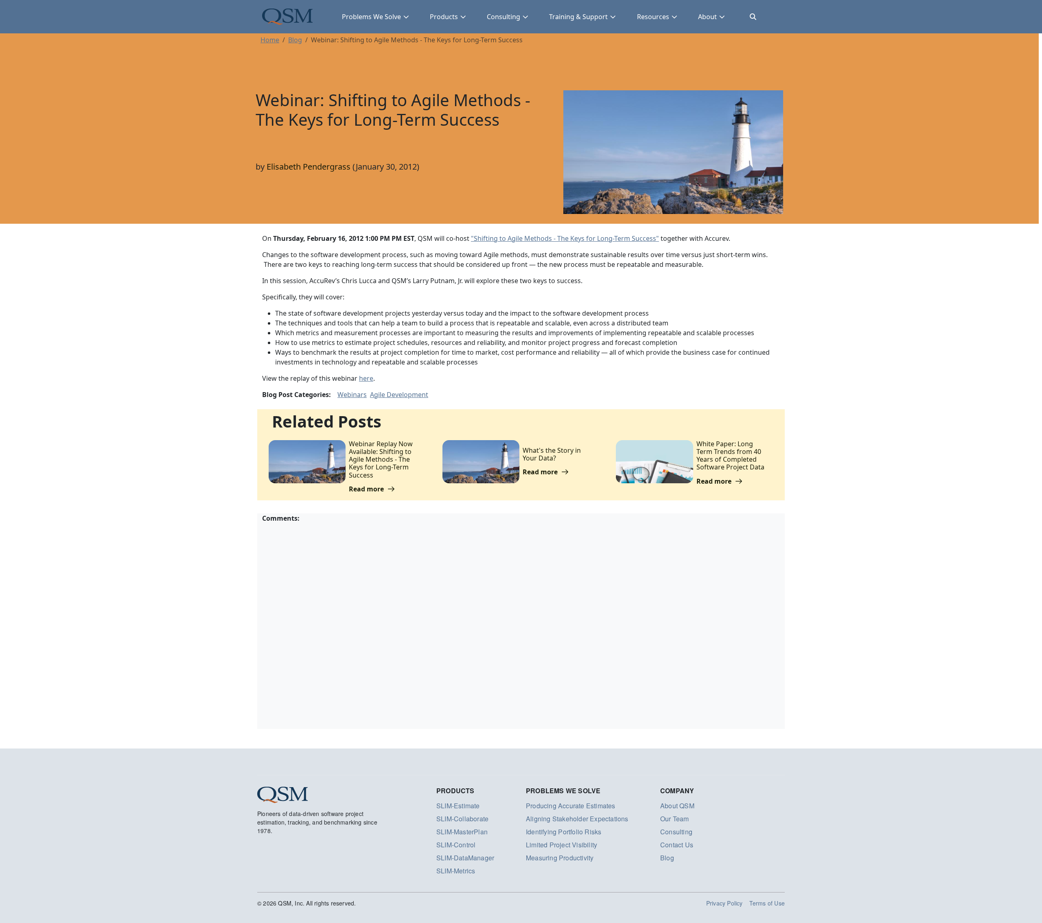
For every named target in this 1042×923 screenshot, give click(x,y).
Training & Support (578, 16)
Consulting (503, 16)
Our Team (674, 818)
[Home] (287, 17)
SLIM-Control (455, 844)
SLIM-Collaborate (462, 818)
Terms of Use (767, 903)
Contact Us (676, 844)
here (366, 378)
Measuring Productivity (559, 857)
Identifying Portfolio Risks (563, 831)
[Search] (753, 17)
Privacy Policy (724, 903)
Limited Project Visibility (561, 844)
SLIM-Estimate (458, 805)
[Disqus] (521, 625)
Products (444, 16)
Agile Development (399, 394)
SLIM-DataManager (465, 857)
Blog (295, 39)
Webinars (352, 394)
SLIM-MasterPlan (462, 831)
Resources (653, 16)
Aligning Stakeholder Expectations (577, 818)
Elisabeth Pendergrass (308, 166)
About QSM (677, 805)
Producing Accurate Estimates (570, 805)
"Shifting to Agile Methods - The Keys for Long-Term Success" (565, 238)
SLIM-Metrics (455, 870)
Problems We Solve (371, 16)
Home (269, 39)
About (707, 16)
